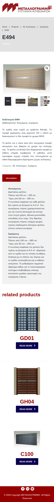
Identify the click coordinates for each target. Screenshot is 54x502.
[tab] (11, 178)
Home (4, 27)
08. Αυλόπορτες (20, 166)
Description (11, 178)
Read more (26, 345)
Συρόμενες (32, 166)
